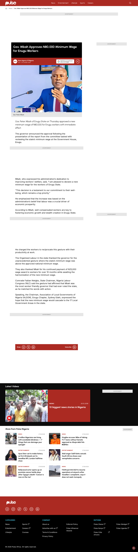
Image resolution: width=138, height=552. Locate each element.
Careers (90, 3)
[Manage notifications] (133, 548)
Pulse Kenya (98, 528)
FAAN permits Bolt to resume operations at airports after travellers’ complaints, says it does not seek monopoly (73, 473)
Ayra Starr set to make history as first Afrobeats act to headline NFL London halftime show (30, 457)
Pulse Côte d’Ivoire (98, 533)
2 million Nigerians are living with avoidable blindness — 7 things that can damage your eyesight (30, 441)
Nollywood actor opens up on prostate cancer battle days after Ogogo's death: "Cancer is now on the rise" (31, 473)
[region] (69, 423)
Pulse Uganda (121, 528)
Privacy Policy (47, 536)
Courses (25, 532)
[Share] (78, 61)
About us (45, 524)
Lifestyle (74, 3)
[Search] (130, 3)
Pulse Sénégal (121, 524)
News (53, 3)
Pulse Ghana (98, 524)
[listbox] (69, 423)
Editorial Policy (72, 524)
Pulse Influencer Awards (72, 529)
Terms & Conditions (49, 532)
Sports (82, 3)
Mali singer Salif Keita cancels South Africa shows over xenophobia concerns (74, 456)
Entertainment (63, 3)
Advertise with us (48, 528)
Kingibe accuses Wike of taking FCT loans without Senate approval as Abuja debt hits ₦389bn (74, 441)
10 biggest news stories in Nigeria (67, 407)
